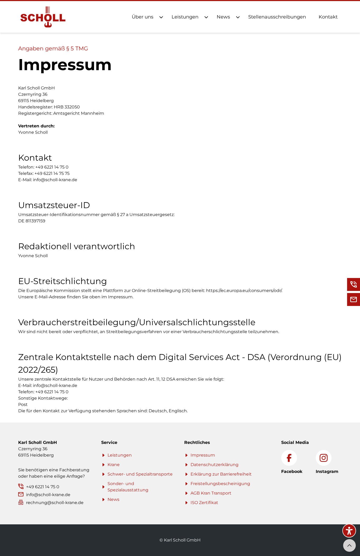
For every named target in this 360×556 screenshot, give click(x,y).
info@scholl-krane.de (55, 179)
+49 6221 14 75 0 (52, 167)
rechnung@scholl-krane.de (55, 502)
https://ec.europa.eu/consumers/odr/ (243, 290)
